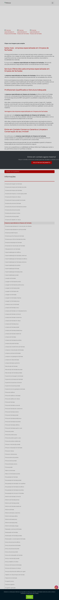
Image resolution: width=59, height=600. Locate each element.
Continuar (29, 596)
